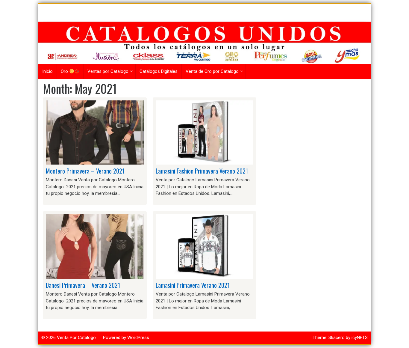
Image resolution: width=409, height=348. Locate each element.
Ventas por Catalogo (107, 71)
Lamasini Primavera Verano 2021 (193, 285)
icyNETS (360, 337)
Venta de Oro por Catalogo (212, 71)
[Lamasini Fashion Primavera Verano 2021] (205, 132)
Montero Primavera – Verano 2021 (85, 170)
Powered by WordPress (126, 337)
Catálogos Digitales (159, 71)
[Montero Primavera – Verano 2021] (95, 132)
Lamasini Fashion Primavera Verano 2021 (202, 170)
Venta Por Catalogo (76, 337)
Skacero (336, 337)
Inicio (47, 71)
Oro (65, 71)
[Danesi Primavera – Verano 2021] (95, 246)
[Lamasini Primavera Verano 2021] (205, 246)
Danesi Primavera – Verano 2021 (83, 285)
